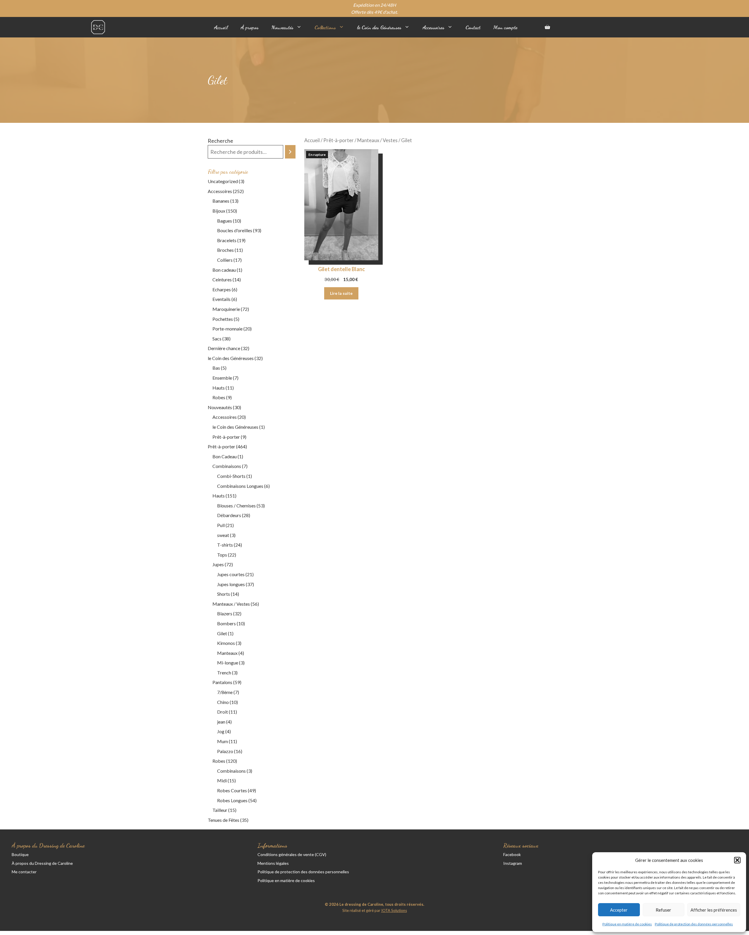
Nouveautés (282, 27)
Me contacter (24, 871)
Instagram (512, 863)
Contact (472, 27)
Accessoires (433, 27)
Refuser (663, 909)
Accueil (221, 27)
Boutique (20, 854)
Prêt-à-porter (338, 140)
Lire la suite (341, 293)
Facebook (512, 854)
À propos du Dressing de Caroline (42, 863)
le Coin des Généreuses (379, 27)
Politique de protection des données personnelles (694, 924)
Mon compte (505, 27)
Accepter (619, 909)
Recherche (220, 140)
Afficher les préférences (713, 909)
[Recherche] (290, 152)
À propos (249, 27)
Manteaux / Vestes (377, 140)
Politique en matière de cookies (627, 924)
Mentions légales (273, 863)
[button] (737, 860)
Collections (325, 27)
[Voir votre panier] (547, 27)
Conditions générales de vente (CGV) (291, 854)
